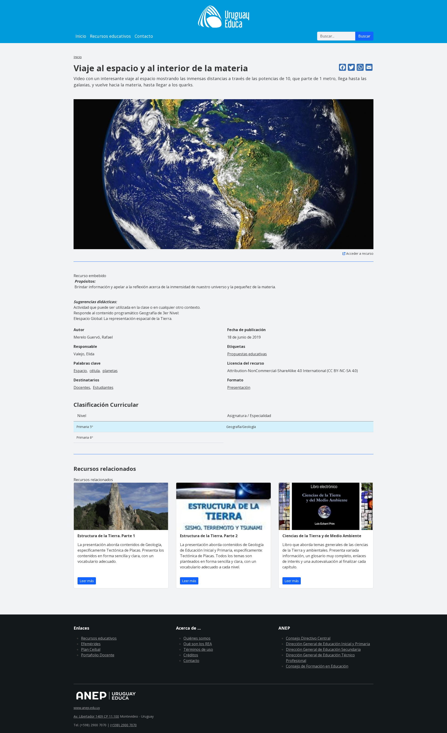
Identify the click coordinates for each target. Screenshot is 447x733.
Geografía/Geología (241, 426)
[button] (223, 173)
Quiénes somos (196, 638)
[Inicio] (223, 16)
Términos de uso (198, 649)
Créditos (190, 655)
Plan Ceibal (90, 649)
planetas (110, 370)
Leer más (87, 581)
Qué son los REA (197, 643)
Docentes (82, 387)
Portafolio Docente (97, 655)
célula (95, 370)
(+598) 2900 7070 (123, 725)
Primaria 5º (84, 426)
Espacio (80, 370)
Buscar (364, 36)
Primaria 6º (84, 437)
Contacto (144, 36)
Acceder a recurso (359, 253)
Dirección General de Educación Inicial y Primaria (328, 643)
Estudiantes (103, 387)
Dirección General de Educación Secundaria (323, 649)
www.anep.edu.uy (87, 708)
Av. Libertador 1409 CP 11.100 (96, 716)
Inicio (80, 36)
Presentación (238, 387)
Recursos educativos (110, 36)
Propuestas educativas (247, 353)
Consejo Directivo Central (308, 638)
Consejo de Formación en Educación (317, 666)
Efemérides (91, 643)
